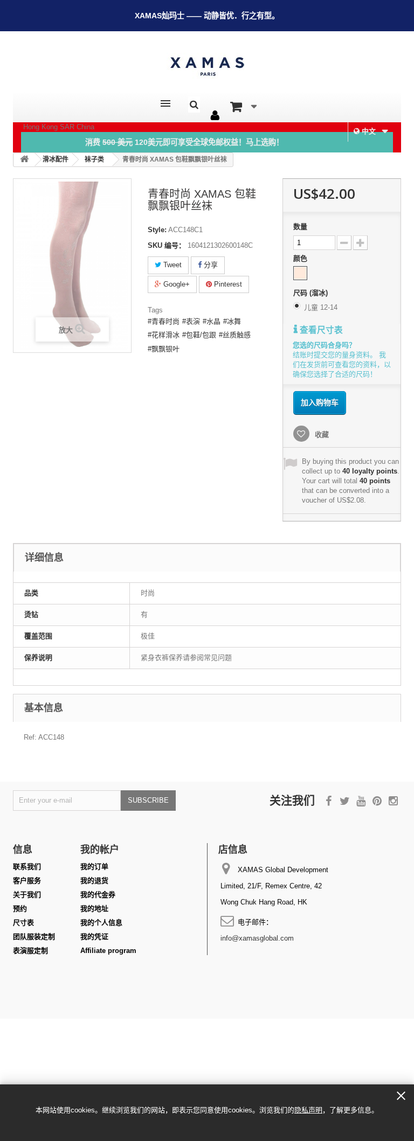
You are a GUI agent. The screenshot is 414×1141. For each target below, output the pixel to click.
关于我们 (27, 894)
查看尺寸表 (320, 330)
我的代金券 (97, 894)
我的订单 (94, 866)
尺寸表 (23, 923)
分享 (210, 265)
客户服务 (27, 880)
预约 (20, 909)
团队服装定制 (34, 937)
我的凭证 (94, 937)
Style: (157, 230)
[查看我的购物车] (243, 106)
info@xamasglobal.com (257, 938)
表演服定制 (30, 951)
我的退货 (94, 880)
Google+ (175, 284)
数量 (300, 226)
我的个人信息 (101, 923)
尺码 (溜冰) (311, 293)
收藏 (321, 434)
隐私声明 (308, 1110)
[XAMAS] (207, 66)
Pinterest (227, 284)
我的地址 (94, 909)
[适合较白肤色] (300, 273)
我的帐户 (99, 849)
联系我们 (27, 866)
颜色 (301, 258)
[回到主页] (24, 159)
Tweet (171, 265)
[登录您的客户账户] (215, 116)
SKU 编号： (166, 245)
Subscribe (148, 800)
